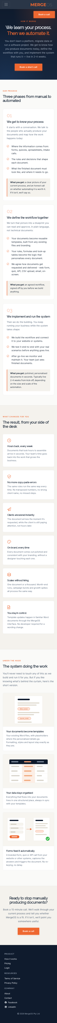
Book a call (44, 14)
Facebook (12, 1002)
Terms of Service (12, 978)
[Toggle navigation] (6, 4)
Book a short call (28, 67)
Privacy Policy (10, 983)
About (7, 993)
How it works (10, 959)
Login (7, 968)
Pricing (7, 963)
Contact (8, 998)
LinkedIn (11, 1007)
